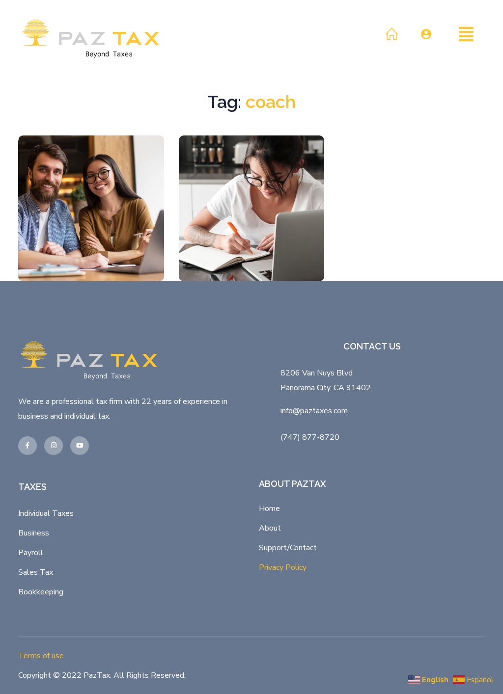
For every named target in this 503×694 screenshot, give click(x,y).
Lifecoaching (94, 238)
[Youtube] (79, 445)
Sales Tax (35, 572)
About (270, 528)
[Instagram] (53, 445)
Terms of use (41, 655)
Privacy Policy (283, 567)
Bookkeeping (40, 592)
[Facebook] (27, 445)
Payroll (30, 552)
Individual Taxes (46, 513)
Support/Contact (288, 547)
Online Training (91, 213)
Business (33, 533)
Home (269, 508)
